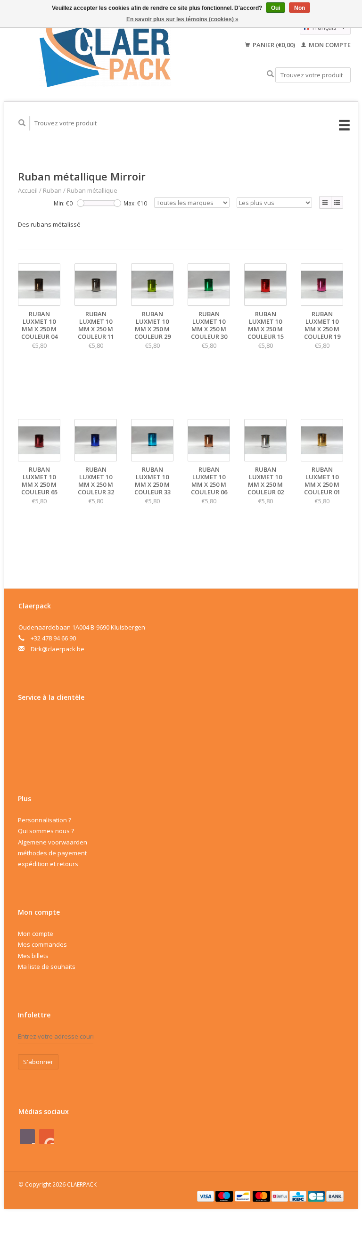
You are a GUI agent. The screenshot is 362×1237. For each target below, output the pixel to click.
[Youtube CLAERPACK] (46, 1136)
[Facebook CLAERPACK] (27, 1136)
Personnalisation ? (44, 820)
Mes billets (33, 955)
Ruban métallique (92, 190)
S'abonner (38, 1061)
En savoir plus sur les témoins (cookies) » (182, 19)
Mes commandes (42, 944)
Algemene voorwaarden (52, 842)
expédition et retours (48, 864)
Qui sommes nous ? (46, 831)
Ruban (52, 190)
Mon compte (329, 45)
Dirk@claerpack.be (57, 649)
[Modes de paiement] (206, 1195)
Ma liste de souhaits (46, 966)
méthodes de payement (52, 853)
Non (299, 8)
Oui (275, 8)
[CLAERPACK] (105, 51)
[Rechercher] (270, 74)
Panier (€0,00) (273, 45)
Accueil (28, 190)
